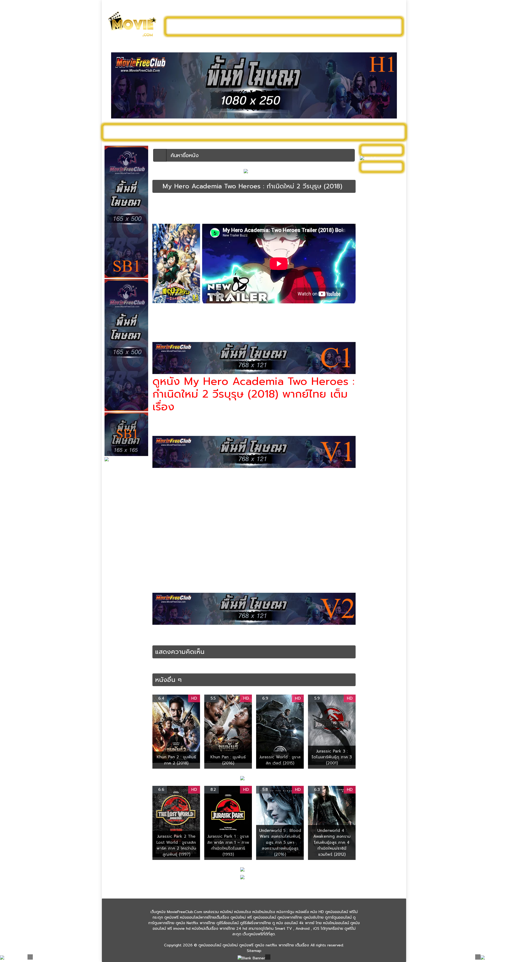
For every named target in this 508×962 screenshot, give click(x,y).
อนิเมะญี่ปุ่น (310, 638)
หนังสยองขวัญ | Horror (382, 414)
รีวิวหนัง (364, 132)
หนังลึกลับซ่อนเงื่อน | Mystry (379, 386)
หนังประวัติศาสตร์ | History (377, 342)
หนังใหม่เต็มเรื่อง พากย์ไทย (195, 212)
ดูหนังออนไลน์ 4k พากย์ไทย (382, 189)
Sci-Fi (220, 633)
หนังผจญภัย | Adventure (203, 207)
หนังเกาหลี (370, 474)
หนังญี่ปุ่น (177, 207)
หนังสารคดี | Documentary (374, 424)
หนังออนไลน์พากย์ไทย (276, 26)
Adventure (186, 633)
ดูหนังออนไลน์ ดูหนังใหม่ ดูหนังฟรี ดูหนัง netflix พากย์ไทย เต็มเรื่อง (253, 945)
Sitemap (254, 951)
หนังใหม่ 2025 (187, 132)
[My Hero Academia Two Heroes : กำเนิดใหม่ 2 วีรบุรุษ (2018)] (157, 186)
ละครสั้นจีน (323, 26)
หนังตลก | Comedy (378, 331)
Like (163, 217)
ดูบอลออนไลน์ (359, 26)
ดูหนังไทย (219, 132)
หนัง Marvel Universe (380, 241)
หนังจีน (368, 282)
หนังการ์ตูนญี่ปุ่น (236, 638)
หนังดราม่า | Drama (378, 323)
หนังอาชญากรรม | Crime (382, 449)
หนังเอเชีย (370, 496)
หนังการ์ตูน (312, 132)
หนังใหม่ (156, 132)
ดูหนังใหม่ (232, 26)
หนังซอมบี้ (370, 307)
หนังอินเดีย (371, 458)
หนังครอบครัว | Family (380, 266)
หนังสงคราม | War (377, 405)
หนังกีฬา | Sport (375, 258)
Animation (206, 633)
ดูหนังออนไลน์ (127, 132)
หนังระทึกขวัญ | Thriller (381, 375)
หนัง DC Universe (377, 233)
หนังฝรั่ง (340, 132)
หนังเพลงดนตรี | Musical (376, 485)
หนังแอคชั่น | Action (319, 207)
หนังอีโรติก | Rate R (378, 466)
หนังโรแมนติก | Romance (374, 537)
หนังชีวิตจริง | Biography (382, 299)
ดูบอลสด (389, 132)
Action (170, 633)
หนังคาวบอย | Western (381, 274)
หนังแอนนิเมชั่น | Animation (198, 321)
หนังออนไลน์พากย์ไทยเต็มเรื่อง (281, 207)
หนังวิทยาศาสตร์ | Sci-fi (240, 207)
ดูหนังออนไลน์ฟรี (193, 26)
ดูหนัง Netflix (250, 132)
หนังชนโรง (283, 132)
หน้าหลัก (158, 202)
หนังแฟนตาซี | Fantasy (381, 504)
